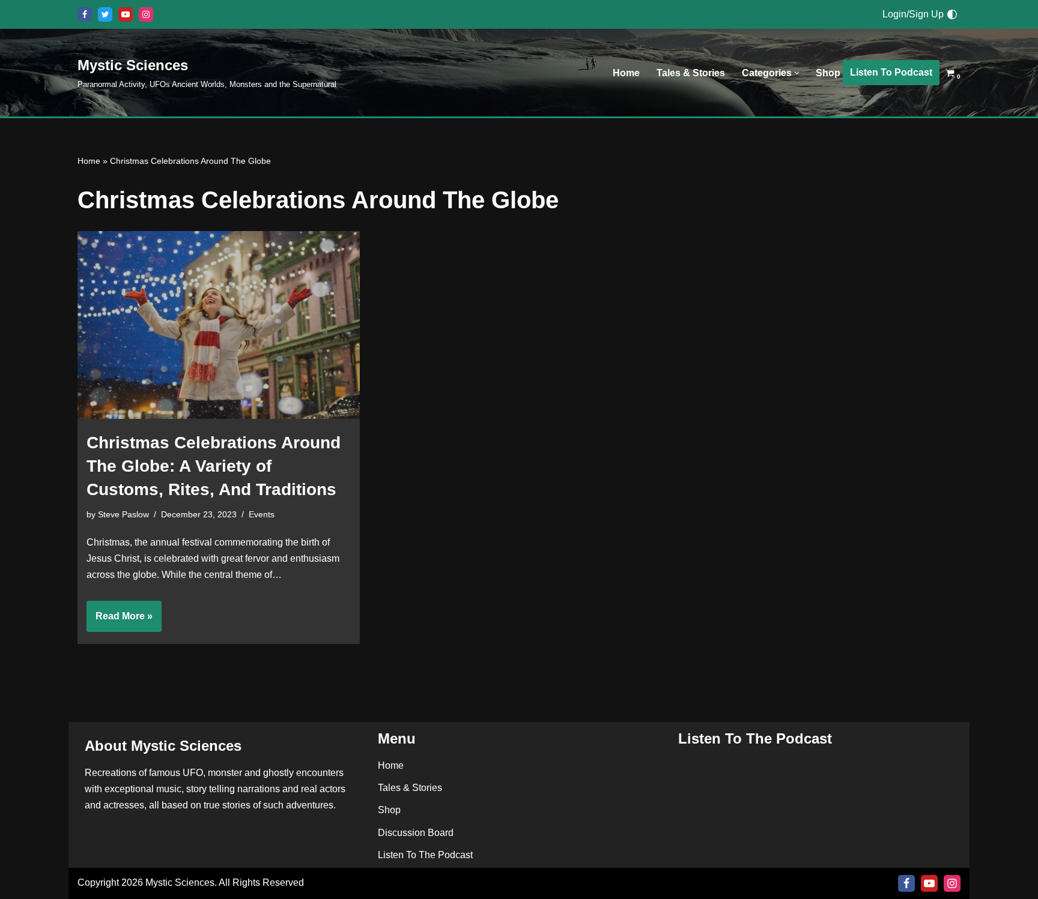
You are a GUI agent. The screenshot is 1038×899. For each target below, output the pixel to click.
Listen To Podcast (891, 72)
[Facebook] (84, 14)
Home (626, 73)
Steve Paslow (123, 514)
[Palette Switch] (952, 14)
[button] (797, 73)
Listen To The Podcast (425, 855)
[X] (105, 14)
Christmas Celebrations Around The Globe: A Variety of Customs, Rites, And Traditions (213, 466)
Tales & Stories (691, 73)
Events (262, 514)
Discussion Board (416, 833)
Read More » (119, 621)
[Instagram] (146, 14)
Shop (828, 73)
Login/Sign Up (913, 14)
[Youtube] (125, 14)
